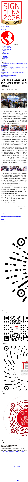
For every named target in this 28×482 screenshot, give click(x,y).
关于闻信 (3, 75)
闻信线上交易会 (4, 76)
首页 (2, 60)
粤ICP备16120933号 (5, 451)
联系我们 (7, 75)
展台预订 (6, 65)
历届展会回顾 (10, 72)
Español (5, 56)
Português (5, 57)
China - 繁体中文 (7, 49)
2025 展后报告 (22, 72)
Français (5, 58)
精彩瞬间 (7, 63)
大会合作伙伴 (13, 75)
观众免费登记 (22, 63)
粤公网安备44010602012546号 (17, 451)
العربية (4, 54)
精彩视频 (12, 63)
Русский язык (6, 53)
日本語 (5, 50)
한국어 (5, 52)
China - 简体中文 (7, 47)
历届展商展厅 (4, 72)
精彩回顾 (16, 63)
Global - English (6, 46)
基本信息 (3, 63)
